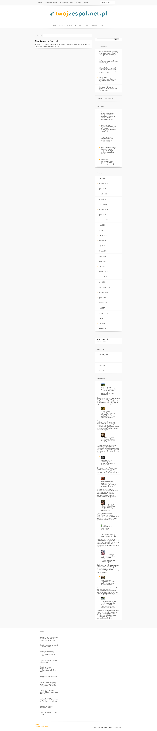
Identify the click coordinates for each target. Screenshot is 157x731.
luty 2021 (102, 282)
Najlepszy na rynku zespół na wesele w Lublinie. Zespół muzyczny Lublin (49, 638)
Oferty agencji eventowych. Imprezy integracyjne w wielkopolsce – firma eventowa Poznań (108, 415)
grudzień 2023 (103, 204)
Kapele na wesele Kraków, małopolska (48, 661)
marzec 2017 (103, 318)
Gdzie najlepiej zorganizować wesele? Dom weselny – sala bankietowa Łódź (108, 582)
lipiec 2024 (102, 189)
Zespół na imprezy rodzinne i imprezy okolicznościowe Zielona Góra (107, 139)
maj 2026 (102, 178)
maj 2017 (102, 308)
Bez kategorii (103, 355)
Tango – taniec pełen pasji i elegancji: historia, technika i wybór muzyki (108, 61)
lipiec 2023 (102, 215)
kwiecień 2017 (103, 313)
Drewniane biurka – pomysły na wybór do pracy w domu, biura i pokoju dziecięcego (108, 53)
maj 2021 (102, 266)
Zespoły (101, 370)
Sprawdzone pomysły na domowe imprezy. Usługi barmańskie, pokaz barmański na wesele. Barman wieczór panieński (108, 115)
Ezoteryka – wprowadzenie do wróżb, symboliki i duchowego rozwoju (108, 162)
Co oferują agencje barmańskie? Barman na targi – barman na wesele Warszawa (108, 439)
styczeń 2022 (103, 251)
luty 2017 (102, 324)
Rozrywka (102, 365)
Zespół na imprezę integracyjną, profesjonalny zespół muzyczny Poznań (49, 699)
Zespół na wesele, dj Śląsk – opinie (49, 713)
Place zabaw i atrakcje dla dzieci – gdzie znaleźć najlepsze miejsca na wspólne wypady (108, 150)
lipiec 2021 (102, 261)
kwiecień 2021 (103, 272)
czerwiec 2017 (103, 303)
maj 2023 (102, 225)
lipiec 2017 (102, 298)
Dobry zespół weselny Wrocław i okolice (47, 707)
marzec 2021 (103, 277)
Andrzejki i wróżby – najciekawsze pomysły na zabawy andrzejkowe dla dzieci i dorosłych (108, 128)
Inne (100, 360)
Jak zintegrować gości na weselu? (48, 677)
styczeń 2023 (103, 241)
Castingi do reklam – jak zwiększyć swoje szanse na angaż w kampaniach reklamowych (108, 507)
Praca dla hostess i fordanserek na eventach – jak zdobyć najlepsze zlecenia (108, 484)
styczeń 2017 (103, 329)
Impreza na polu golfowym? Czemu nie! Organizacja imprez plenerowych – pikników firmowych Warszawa (108, 391)
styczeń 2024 (103, 199)
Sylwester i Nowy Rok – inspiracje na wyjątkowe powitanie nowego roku (108, 462)
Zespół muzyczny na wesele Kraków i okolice (49, 646)
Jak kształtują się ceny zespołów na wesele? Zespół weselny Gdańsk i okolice (48, 653)
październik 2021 (104, 256)
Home (40, 35)
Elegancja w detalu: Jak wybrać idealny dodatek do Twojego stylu (108, 88)
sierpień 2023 (103, 209)
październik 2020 (104, 287)
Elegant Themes (103, 727)
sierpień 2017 (103, 292)
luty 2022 (102, 246)
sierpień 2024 (103, 184)
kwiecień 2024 (103, 194)
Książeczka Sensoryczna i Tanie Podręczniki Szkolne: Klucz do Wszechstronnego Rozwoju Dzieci (108, 70)
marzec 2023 (103, 235)
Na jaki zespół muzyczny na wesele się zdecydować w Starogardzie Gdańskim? (49, 684)
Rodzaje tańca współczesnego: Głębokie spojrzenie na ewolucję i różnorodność (107, 79)
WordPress (119, 727)
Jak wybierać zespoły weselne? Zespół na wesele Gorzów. (49, 692)
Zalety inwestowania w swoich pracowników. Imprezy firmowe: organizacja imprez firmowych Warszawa (108, 604)
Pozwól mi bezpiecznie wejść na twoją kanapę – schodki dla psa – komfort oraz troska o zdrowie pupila (108, 558)
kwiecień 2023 (103, 230)
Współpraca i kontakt (42, 726)
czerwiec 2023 (103, 220)
